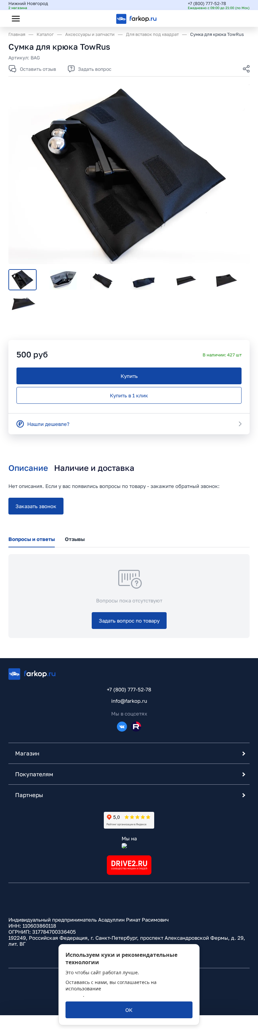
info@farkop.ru (129, 701)
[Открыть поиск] (34, 18)
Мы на (129, 838)
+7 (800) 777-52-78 (207, 3)
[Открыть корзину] (239, 18)
